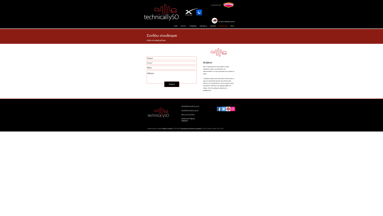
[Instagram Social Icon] (233, 109)
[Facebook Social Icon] (219, 109)
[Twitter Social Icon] (223, 109)
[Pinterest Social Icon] (228, 109)
